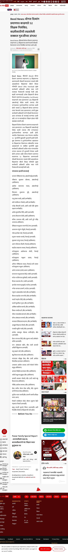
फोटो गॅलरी (4, 451)
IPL (25, 517)
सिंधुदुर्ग (14, 514)
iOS (34, 477)
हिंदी (18, 1)
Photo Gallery (2, 508)
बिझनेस (50, 5)
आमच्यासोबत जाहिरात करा (63, 1)
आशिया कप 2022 (27, 510)
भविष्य (56, 5)
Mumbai (14, 520)
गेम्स (26, 497)
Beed (17, 469)
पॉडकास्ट (4, 454)
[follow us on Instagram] (54, 2)
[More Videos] (65, 358)
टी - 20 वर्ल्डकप (26, 522)
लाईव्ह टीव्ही (4, 439)
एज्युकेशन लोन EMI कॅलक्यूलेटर (5, 478)
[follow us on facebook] (47, 2)
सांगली (13, 504)
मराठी (15, 1)
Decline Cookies (58, 549)
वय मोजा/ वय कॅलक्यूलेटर (5, 473)
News (38, 508)
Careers (18, 539)
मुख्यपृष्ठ (12, 5)
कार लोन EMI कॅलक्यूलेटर (5, 483)
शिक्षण (38, 511)
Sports (26, 501)
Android (28, 477)
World (38, 518)
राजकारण (32, 5)
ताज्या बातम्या (19, 5)
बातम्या (16, 14)
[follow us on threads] (49, 2)
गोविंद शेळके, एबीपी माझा (21, 48)
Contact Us (65, 539)
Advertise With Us (28, 539)
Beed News (22, 471)
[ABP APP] (47, 455)
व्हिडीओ (4, 442)
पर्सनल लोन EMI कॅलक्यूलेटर (4, 488)
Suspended (15, 471)
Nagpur (14, 524)
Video (1, 526)
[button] (4, 433)
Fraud (21, 469)
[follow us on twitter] (44, 2)
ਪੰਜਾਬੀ (30, 1)
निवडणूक (2, 519)
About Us (2, 539)
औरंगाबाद (14, 517)
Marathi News (38, 502)
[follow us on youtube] (51, 2)
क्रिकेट (25, 514)
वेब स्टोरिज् (4, 448)
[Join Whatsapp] (58, 2)
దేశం (42, 1)
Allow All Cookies (45, 549)
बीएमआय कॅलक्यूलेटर (4, 469)
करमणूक (2, 522)
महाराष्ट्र (26, 5)
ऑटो (1, 512)
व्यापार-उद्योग (39, 521)
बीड (19, 14)
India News (39, 515)
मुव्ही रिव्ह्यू (4, 457)
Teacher (26, 469)
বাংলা (27, 1)
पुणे (13, 507)
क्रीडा (45, 5)
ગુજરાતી (35, 1)
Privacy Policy (55, 539)
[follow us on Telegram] (56, 2)
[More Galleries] (65, 392)
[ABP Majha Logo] (4, 6)
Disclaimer (46, 539)
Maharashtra (15, 501)
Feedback (10, 539)
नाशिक (14, 510)
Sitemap (38, 539)
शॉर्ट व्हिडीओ (5, 445)
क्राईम (37, 505)
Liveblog (2, 529)
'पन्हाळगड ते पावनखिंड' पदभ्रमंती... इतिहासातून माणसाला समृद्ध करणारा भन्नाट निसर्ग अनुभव (53, 475)
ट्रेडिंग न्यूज (2, 504)
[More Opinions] (65, 463)
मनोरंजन (39, 5)
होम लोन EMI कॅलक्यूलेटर (5, 465)
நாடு (39, 1)
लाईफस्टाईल (62, 5)
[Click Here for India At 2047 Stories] (9, 10)
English (22, 1)
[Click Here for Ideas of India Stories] (16, 10)
